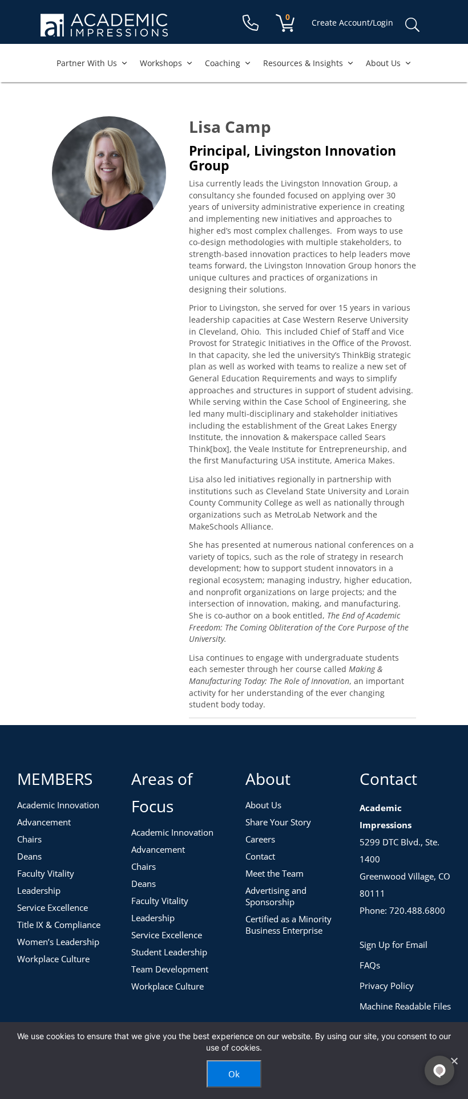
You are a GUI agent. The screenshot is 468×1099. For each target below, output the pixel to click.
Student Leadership (169, 952)
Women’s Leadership (58, 941)
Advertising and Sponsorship (275, 896)
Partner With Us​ (87, 63)
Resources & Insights (303, 63)
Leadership (38, 890)
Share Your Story (278, 822)
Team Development (169, 969)
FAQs (370, 965)
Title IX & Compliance (58, 924)
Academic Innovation (58, 805)
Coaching (222, 63)
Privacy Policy (387, 985)
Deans (29, 856)
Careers (260, 839)
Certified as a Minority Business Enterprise (288, 924)
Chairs (29, 839)
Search (412, 25)
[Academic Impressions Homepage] (104, 30)
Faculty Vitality (45, 873)
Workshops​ (161, 63)
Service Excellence (52, 907)
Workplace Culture (53, 958)
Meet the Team (274, 873)
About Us (383, 63)
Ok (234, 1074)
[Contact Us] (251, 23)
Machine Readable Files (405, 1006)
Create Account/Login (352, 22)
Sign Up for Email (393, 944)
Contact (260, 856)
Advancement (44, 822)
